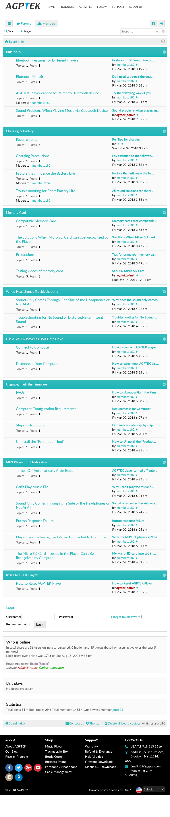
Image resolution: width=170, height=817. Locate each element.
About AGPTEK (15, 746)
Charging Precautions (32, 156)
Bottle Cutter (54, 756)
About (10, 739)
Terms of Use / (121, 790)
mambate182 (125, 64)
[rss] (19, 777)
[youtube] (38, 768)
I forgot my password (125, 617)
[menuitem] (122, 723)
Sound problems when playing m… (135, 110)
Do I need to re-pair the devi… (132, 76)
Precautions (25, 254)
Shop (49, 739)
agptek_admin (125, 115)
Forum (102, 6)
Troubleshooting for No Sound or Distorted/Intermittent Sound (59, 319)
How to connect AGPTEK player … (135, 347)
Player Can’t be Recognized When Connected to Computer (61, 537)
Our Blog (11, 751)
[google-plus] (28, 768)
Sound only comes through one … (135, 503)
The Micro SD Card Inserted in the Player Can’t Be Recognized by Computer (55, 555)
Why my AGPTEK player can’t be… (136, 537)
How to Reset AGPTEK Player (39, 583)
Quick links (9, 24)
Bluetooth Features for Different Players (47, 60)
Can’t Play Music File (32, 487)
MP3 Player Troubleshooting (26, 462)
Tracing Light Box (56, 751)
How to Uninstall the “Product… (134, 441)
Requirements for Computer (131, 409)
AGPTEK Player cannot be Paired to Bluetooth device (57, 93)
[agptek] (23, 6)
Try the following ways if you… (133, 93)
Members (48, 23)
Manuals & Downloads (100, 767)
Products (67, 6)
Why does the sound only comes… (136, 300)
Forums (26, 23)
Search (12, 31)
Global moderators (51, 667)
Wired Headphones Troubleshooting (32, 291)
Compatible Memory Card (36, 221)
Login (27, 31)
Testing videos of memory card (39, 271)
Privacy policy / (99, 790)
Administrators (27, 667)
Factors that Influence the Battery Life (45, 173)
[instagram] (9, 777)
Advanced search (163, 31)
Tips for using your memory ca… (134, 254)
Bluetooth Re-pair (29, 77)
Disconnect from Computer (37, 364)
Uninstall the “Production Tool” (40, 441)
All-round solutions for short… (132, 191)
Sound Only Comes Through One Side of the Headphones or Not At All (63, 302)
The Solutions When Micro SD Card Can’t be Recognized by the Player (62, 239)
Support (118, 6)
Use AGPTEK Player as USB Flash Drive (34, 339)
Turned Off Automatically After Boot (44, 470)
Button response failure (128, 520)
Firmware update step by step (132, 425)
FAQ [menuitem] (153, 24)
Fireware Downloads (99, 761)
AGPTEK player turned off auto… (134, 470)
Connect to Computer (33, 347)
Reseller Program (16, 756)
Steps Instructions (30, 425)
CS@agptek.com (150, 766)
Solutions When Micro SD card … (135, 237)
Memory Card (16, 212)
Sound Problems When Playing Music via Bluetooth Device (62, 110)
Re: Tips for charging (126, 139)
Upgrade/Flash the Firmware (26, 384)
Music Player (53, 746)
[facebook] (9, 768)
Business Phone (55, 761)
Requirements (26, 139)
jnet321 (118, 709)
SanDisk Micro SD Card (128, 271)
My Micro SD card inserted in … (134, 553)
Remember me (16, 624)
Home (50, 6)
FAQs (20, 392)
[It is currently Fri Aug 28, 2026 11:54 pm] (163, 41)
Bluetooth (13, 52)
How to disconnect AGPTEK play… (136, 363)
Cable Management (58, 772)
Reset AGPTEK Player (21, 575)
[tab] (25, 740)
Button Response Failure (35, 521)
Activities (85, 6)
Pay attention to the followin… (133, 156)
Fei (118, 144)
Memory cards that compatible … (135, 221)
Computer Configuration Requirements (46, 409)
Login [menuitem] (161, 24)
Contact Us (134, 739)
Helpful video (94, 756)
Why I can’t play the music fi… (133, 487)
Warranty (91, 746)
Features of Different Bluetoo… (133, 60)
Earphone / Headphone (61, 767)
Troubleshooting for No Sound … (134, 317)
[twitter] (19, 768)
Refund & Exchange (98, 751)
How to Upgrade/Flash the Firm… (135, 392)
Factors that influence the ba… (133, 173)
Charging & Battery (20, 131)
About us (136, 6)
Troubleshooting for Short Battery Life (45, 191)
